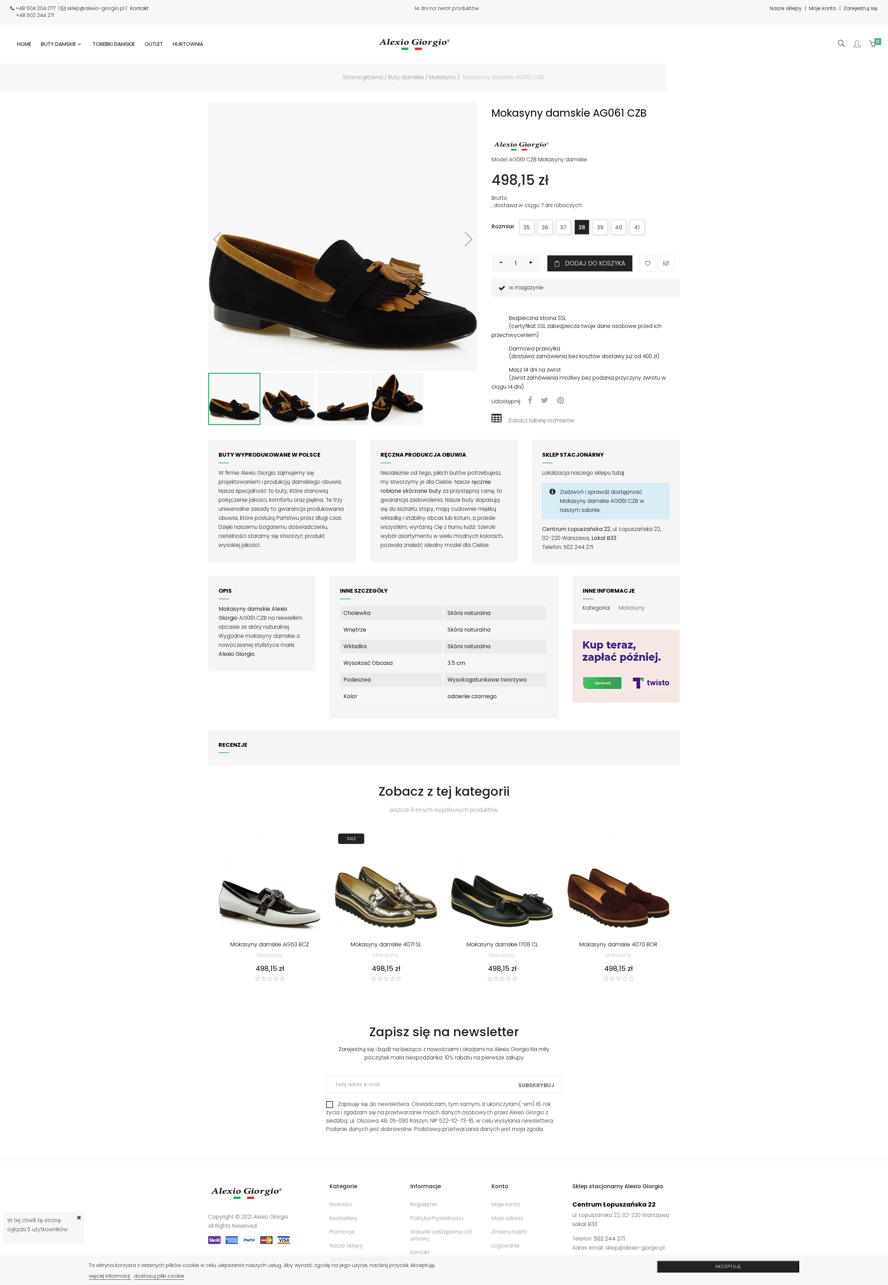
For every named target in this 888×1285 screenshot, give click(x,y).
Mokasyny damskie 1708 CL (502, 944)
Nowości (341, 1204)
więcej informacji (110, 1276)
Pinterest (560, 401)
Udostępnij (530, 401)
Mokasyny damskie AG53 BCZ (269, 944)
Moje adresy (507, 1218)
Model (499, 159)
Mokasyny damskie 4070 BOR (618, 944)
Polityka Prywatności (436, 1218)
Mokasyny (632, 607)
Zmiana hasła (509, 1231)
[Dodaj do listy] (647, 263)
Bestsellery (344, 1218)
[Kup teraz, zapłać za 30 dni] (626, 665)
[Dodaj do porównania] (666, 263)
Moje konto (822, 8)
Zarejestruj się (861, 8)
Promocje (342, 1231)
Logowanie (506, 1245)
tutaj (618, 472)
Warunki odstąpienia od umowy (440, 1235)
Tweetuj (544, 401)
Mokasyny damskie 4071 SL (386, 944)
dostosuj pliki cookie (159, 1276)
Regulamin (423, 1204)
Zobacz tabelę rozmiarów (541, 420)
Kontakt (139, 8)
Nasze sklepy (786, 8)
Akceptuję (728, 1266)
